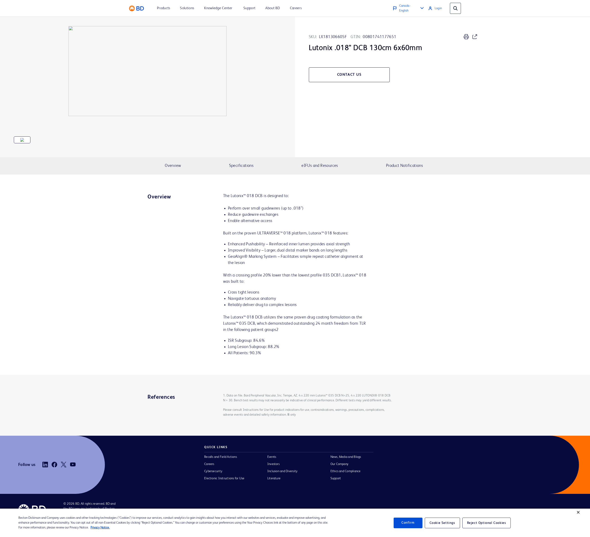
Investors (273, 464)
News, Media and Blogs (345, 457)
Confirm (407, 522)
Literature (273, 478)
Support (335, 478)
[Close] (578, 512)
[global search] (455, 8)
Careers (209, 464)
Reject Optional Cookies (486, 523)
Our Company (339, 464)
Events (271, 457)
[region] (295, 523)
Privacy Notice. (100, 527)
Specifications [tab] (241, 166)
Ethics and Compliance (345, 471)
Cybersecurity (213, 471)
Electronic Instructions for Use (224, 478)
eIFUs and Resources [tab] (319, 166)
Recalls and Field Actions (220, 457)
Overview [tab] (173, 166)
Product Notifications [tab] (404, 166)
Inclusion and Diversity (282, 471)
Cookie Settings (442, 523)
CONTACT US (349, 75)
